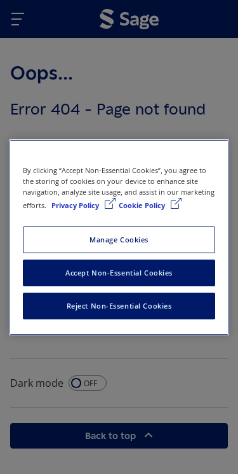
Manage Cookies (119, 239)
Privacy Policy (76, 205)
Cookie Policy (143, 205)
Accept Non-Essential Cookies (119, 272)
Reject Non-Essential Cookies (119, 305)
